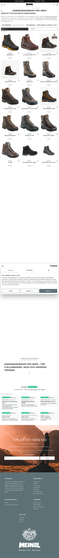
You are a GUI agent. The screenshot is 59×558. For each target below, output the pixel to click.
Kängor (23, 8)
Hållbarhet (35, 508)
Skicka (47, 458)
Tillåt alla (48, 290)
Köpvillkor (35, 483)
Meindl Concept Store (38, 506)
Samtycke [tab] (10, 270)
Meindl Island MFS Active (51, 16)
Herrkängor (28, 8)
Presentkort (36, 489)
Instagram (21, 519)
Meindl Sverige (37, 504)
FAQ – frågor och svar (38, 493)
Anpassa (28, 290)
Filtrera (5, 29)
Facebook (21, 517)
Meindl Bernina (39, 18)
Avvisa (11, 290)
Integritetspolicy (29, 454)
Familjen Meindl (37, 502)
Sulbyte (6, 502)
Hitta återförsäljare (37, 491)
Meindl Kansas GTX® (51, 18)
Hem (20, 8)
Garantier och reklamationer (12, 504)
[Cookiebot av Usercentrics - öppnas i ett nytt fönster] (51, 266)
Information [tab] (29, 270)
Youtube (21, 521)
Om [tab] (49, 270)
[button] (44, 29)
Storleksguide (36, 487)
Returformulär (36, 485)
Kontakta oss (36, 481)
